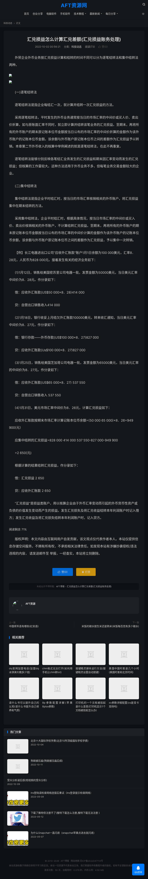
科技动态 (8, 23)
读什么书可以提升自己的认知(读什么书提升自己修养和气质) (24, 706)
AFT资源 (30, 603)
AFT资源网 (74, 5)
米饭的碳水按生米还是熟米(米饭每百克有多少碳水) (110, 626)
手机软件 (65, 13)
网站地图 (75, 861)
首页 (26, 13)
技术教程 (79, 13)
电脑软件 (51, 13)
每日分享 (111, 13)
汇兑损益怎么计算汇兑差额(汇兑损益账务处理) (74, 39)
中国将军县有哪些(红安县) (24, 626)
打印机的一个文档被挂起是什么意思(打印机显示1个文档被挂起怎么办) (91, 706)
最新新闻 (95, 13)
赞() (103, 46)
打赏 (86, 571)
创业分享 (38, 13)
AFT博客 (60, 586)
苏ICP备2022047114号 (91, 861)
